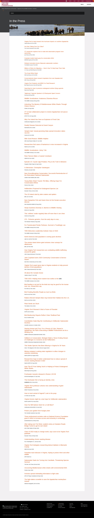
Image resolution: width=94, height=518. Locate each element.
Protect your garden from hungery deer (37, 411)
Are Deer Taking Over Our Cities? (34, 46)
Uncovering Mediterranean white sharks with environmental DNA (45, 468)
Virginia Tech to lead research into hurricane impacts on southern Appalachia (46, 41)
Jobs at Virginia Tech (84, 506)
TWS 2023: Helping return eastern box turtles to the (41, 278)
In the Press (35, 8)
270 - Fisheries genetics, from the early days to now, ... (42, 219)
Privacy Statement (50, 506)
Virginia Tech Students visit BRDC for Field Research (39, 83)
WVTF (82, 503)
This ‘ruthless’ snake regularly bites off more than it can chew (44, 213)
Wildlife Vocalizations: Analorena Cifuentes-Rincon (41, 98)
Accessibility (60, 506)
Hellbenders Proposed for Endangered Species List (41, 188)
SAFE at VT (71, 504)
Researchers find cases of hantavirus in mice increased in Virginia (46, 144)
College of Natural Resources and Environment (9, 8)
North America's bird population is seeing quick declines (42, 237)
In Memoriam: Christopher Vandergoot (36, 167)
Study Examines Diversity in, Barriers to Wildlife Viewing (42, 208)
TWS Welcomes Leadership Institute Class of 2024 (41, 231)
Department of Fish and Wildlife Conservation (25, 8)
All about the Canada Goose (33, 273)
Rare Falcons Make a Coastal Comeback (38, 156)
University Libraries (61, 504)
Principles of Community (50, 504)
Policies (70, 506)
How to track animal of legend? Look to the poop (40, 393)
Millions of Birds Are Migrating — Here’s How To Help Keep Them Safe (44, 68)
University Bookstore (84, 504)
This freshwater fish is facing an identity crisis (39, 380)
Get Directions (24, 506)
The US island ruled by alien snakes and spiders (40, 194)
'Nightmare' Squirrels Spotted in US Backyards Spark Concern (42, 93)
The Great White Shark (31, 73)
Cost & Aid (71, 503)
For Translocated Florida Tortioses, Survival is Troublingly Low (44, 225)
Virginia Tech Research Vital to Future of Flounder (40, 309)
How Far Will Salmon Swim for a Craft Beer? (39, 405)
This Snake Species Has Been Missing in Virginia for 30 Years (44, 345)
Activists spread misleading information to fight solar (41, 473)
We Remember (61, 503)
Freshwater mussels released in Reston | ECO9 (40, 374)
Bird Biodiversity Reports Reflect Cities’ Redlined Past (42, 315)
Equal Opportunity (72, 507)
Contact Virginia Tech (25, 509)
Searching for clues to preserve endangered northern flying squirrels (43, 88)
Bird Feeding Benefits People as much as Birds (39, 292)
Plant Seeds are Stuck (31, 303)
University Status (49, 503)
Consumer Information (61, 507)
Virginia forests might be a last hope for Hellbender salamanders (45, 399)
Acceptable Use (49, 507)
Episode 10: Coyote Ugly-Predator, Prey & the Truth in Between (45, 162)
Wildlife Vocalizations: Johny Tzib (35, 150)
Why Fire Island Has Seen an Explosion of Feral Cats (42, 119)
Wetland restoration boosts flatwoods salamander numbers (41, 63)
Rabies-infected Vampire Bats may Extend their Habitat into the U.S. (46, 298)
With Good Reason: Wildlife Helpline (36, 138)
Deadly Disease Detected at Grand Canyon (38, 125)
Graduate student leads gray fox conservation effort (39, 58)
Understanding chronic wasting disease (37, 439)
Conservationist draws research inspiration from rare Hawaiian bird (43, 78)
